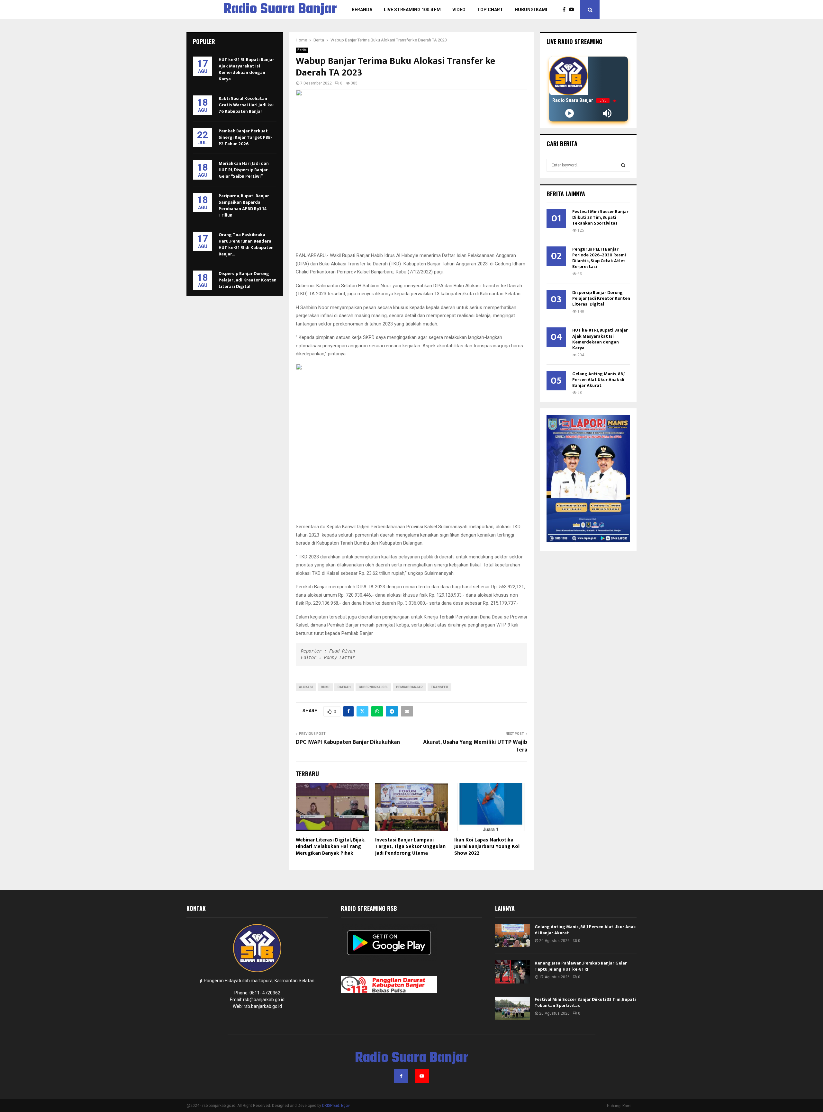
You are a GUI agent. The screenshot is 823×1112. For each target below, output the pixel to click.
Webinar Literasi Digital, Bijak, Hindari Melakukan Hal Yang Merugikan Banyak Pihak (330, 847)
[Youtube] (573, 9)
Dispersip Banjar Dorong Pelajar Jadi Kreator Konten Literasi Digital (247, 280)
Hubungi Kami (531, 9)
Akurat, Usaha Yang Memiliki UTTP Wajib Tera (475, 746)
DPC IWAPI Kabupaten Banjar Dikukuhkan (348, 742)
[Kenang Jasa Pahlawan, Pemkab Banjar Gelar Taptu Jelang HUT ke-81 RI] (512, 971)
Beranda (362, 9)
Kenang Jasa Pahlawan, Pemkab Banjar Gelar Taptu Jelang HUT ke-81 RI (581, 966)
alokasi (306, 687)
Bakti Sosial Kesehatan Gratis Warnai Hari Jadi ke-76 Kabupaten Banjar (246, 105)
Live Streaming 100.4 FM (412, 9)
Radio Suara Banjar (280, 9)
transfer (439, 687)
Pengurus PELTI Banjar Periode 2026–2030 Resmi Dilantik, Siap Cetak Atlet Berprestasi (599, 257)
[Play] (569, 113)
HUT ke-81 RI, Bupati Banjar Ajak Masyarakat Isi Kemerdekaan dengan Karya (246, 69)
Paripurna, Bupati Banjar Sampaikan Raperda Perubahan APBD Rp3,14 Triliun (244, 205)
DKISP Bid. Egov (336, 1105)
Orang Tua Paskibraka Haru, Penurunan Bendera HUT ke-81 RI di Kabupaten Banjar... (246, 244)
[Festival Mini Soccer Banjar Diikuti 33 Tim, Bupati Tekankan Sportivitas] (512, 1008)
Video (459, 9)
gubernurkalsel (373, 687)
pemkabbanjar (409, 687)
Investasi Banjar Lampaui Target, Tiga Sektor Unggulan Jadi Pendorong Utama (410, 847)
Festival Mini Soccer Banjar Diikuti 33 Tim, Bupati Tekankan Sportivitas (600, 217)
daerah (344, 687)
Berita (302, 50)
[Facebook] (566, 9)
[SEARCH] (623, 165)
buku (325, 687)
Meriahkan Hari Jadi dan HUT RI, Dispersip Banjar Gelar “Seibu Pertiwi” (244, 170)
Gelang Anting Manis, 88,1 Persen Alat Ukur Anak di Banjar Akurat (599, 379)
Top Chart (490, 9)
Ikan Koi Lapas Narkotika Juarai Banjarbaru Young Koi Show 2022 (487, 847)
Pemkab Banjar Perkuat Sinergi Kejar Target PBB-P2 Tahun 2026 (245, 137)
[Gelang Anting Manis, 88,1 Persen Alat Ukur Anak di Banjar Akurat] (512, 935)
